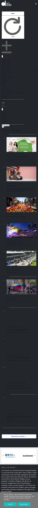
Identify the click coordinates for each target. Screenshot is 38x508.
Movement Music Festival (15, 242)
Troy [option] (3, 123)
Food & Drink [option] (5, 66)
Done (13, 13)
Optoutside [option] (5, 96)
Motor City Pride (12, 299)
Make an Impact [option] (6, 90)
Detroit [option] (3, 74)
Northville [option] (4, 82)
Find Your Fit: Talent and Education (18, 358)
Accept (10, 504)
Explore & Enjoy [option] (6, 62)
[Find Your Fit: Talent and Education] (21, 345)
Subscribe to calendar (18, 436)
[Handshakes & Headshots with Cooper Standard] (21, 404)
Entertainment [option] (6, 60)
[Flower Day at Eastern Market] (21, 204)
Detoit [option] (3, 111)
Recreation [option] (5, 70)
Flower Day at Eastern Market (16, 217)
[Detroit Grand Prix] (21, 258)
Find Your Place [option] (6, 72)
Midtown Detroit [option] (6, 94)
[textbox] (2, 56)
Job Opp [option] (4, 88)
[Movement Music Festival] (21, 230)
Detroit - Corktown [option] (7, 76)
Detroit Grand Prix (13, 270)
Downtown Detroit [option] (7, 58)
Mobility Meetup (12, 186)
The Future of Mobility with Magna (18, 330)
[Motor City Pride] (21, 286)
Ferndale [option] (4, 78)
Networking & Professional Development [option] (13, 92)
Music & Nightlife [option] (6, 68)
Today (19, 430)
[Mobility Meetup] (21, 174)
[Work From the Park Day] (21, 373)
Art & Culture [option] (5, 64)
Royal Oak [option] (5, 86)
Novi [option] (3, 84)
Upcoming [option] (4, 98)
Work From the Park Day (15, 386)
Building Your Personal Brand (17, 156)
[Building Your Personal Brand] (21, 144)
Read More (24, 504)
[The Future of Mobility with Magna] (21, 317)
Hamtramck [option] (5, 80)
